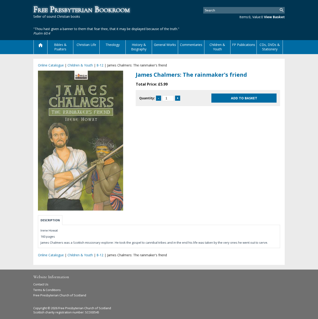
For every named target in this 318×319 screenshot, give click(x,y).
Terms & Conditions (47, 290)
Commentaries (191, 44)
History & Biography (138, 46)
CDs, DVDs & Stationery (270, 46)
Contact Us (40, 284)
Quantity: (147, 98)
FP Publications (243, 44)
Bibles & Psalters (60, 46)
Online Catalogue (51, 65)
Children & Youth (217, 46)
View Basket (274, 17)
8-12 (100, 65)
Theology (112, 44)
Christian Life (86, 44)
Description (50, 220)
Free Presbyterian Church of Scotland (59, 295)
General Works (165, 44)
